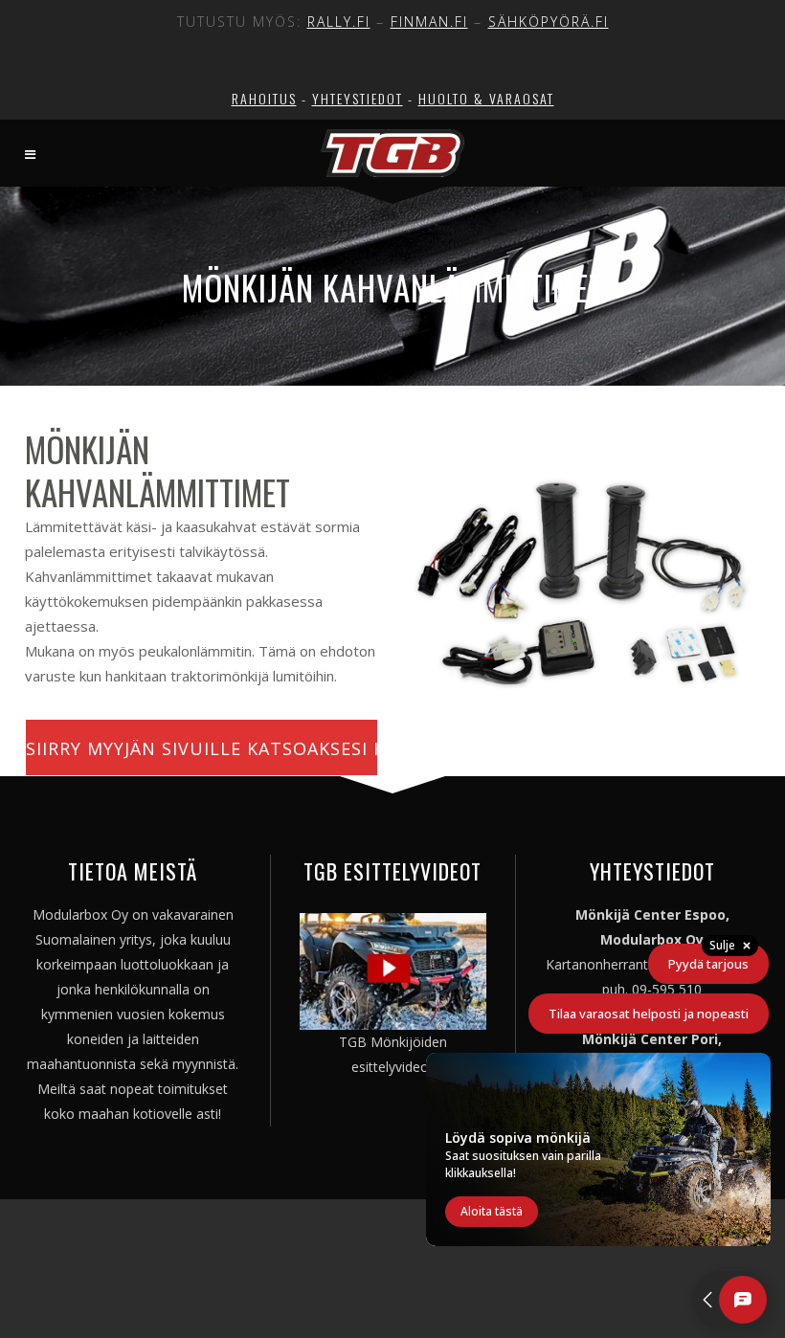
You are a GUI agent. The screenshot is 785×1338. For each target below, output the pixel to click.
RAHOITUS (264, 98)
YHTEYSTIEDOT (357, 98)
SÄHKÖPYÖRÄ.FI (548, 21)
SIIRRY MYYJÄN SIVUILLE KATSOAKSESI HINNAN (202, 748)
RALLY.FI (338, 21)
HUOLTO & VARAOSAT (486, 98)
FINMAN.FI (429, 21)
